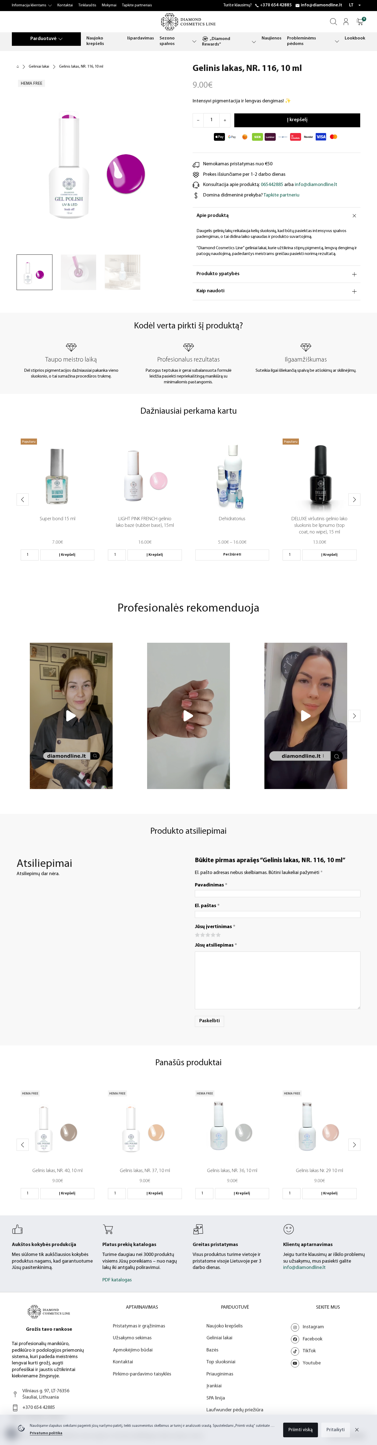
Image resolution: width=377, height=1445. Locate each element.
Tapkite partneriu (281, 195)
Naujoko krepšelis (95, 41)
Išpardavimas (140, 38)
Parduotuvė (43, 38)
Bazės (212, 1350)
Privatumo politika (46, 1433)
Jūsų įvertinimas (215, 927)
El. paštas (207, 906)
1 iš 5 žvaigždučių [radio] (197, 934)
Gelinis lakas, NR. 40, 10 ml (57, 1170)
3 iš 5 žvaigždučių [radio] (207, 934)
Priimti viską (300, 1430)
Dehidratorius (232, 519)
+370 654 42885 (276, 5)
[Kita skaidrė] (354, 499)
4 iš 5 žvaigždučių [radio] (213, 934)
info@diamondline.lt (321, 5)
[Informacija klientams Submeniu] (50, 5)
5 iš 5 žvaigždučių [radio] (218, 934)
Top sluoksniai (220, 1362)
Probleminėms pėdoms (301, 41)
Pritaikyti (335, 1430)
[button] (360, 22)
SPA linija (215, 1398)
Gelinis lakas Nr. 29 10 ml (319, 1170)
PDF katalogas (117, 1280)
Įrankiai (214, 1386)
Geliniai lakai (39, 67)
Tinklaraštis (87, 5)
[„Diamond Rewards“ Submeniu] (254, 42)
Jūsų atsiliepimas (216, 945)
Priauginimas (219, 1374)
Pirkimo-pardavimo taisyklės (142, 1374)
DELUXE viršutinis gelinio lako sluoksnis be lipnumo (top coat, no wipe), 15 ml (319, 526)
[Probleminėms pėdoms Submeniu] (337, 41)
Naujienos (272, 38)
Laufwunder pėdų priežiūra (234, 1410)
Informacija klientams (29, 5)
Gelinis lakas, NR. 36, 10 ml (232, 1170)
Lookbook (355, 38)
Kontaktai (65, 5)
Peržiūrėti (232, 554)
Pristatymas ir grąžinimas (139, 1326)
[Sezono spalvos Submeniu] (194, 41)
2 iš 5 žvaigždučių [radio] (202, 934)
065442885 (272, 184)
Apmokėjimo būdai (133, 1350)
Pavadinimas (211, 885)
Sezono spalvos (167, 41)
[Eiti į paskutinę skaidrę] (23, 499)
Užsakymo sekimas (132, 1338)
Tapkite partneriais (137, 5)
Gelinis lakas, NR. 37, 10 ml (145, 1170)
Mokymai (109, 5)
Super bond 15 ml (57, 519)
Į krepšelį (67, 555)
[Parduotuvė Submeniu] (60, 39)
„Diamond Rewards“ (216, 42)
